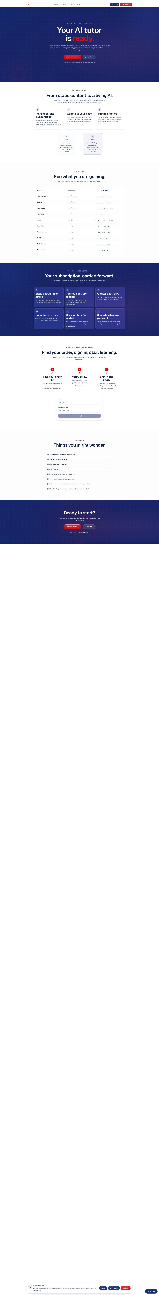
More (78, 4)
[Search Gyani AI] (106, 4)
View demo (90, 57)
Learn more (78, 66)
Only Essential (114, 1288)
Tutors (64, 4)
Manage (103, 1288)
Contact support (82, 532)
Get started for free (71, 57)
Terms (91, 1288)
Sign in (116, 4)
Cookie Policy (37, 1290)
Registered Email (63, 407)
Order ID (60, 399)
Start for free (124, 4)
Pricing (73, 4)
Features (55, 4)
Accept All (125, 1288)
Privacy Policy (85, 1288)
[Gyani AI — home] (28, 4)
